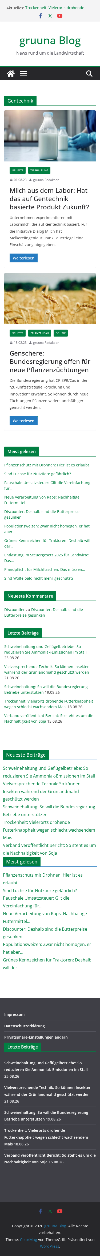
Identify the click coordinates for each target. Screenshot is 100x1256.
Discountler (14, 609)
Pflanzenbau (39, 333)
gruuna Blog (50, 40)
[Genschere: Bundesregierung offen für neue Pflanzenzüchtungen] (50, 298)
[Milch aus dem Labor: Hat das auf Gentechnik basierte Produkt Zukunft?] (50, 135)
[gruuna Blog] (10, 73)
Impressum (14, 1014)
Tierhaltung (39, 170)
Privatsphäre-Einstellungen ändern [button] (36, 1037)
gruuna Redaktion (46, 180)
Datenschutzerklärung (24, 1025)
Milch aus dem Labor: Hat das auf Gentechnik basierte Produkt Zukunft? (49, 198)
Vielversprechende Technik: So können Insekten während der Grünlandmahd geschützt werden (42, 791)
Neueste (17, 170)
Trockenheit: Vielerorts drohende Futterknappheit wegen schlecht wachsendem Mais (49, 830)
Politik (61, 333)
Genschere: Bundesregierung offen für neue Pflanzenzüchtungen (50, 361)
